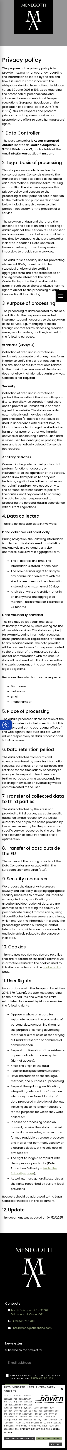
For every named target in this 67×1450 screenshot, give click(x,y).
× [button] (61, 1389)
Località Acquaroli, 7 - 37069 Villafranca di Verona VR (29, 1312)
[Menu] (61, 296)
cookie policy (52, 967)
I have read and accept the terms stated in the (35, 1377)
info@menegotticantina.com (32, 1328)
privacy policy (42, 1378)
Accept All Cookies (49, 1438)
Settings (56, 1444)
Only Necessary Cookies (19, 1438)
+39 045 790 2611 (24, 1321)
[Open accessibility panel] (6, 725)
